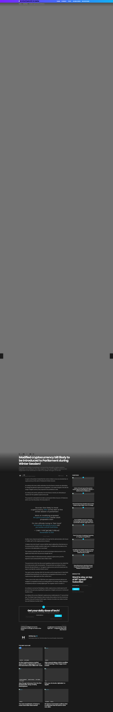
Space (46, 660)
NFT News (26, 660)
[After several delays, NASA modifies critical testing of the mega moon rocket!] (56, 654)
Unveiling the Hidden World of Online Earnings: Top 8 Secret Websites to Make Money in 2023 (83, 551)
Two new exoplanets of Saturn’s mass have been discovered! (29, 704)
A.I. (45, 681)
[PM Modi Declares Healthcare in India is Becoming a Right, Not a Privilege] (83, 497)
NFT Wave (21, 681)
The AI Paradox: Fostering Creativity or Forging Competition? (83, 536)
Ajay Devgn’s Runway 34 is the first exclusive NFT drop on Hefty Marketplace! (30, 684)
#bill (46, 510)
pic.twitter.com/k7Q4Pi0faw (47, 527)
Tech (69, 1)
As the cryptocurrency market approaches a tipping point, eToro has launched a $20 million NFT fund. (30, 663)
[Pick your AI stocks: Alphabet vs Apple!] (56, 675)
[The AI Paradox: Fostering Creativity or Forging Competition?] (83, 529)
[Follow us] (91, 1)
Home (58, 1)
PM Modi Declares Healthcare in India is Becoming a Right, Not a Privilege (83, 504)
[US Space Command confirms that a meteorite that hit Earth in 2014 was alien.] (56, 695)
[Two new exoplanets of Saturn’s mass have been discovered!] (31, 695)
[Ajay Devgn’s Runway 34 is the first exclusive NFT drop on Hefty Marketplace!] (31, 675)
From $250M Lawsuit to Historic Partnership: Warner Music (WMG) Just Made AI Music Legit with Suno (83, 521)
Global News (76, 1)
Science (64, 1)
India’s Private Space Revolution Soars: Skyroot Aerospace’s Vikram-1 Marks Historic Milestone (83, 489)
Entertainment (23, 679)
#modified (38, 525)
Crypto (21, 660)
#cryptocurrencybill (41, 517)
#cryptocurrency (50, 525)
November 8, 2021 (47, 532)
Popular (20, 648)
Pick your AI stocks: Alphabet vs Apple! (55, 684)
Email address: (39, 615)
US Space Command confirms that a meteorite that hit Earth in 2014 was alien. (56, 705)
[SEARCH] (93, 1)
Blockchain (85, 1)
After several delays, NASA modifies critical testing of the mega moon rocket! (56, 663)
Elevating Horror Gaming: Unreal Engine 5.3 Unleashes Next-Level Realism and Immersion (83, 567)
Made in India (31, 679)
